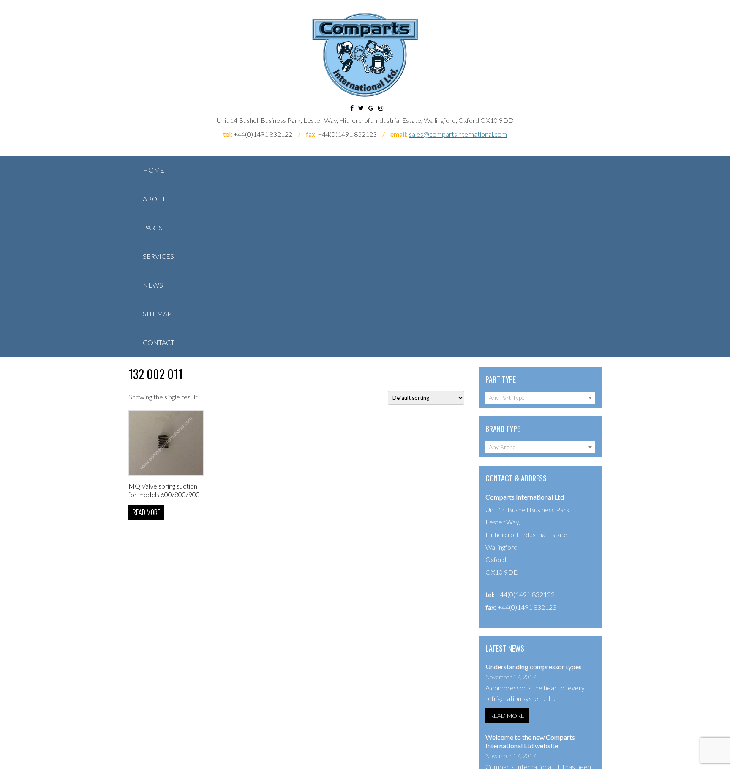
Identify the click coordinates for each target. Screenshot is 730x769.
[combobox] (540, 398)
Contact (158, 342)
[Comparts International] (365, 55)
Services (158, 256)
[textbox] (540, 398)
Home (153, 170)
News (153, 285)
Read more (146, 512)
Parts (153, 227)
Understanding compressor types (533, 667)
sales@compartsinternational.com (458, 134)
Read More (507, 715)
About (154, 199)
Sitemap (157, 314)
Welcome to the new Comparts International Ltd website (530, 741)
